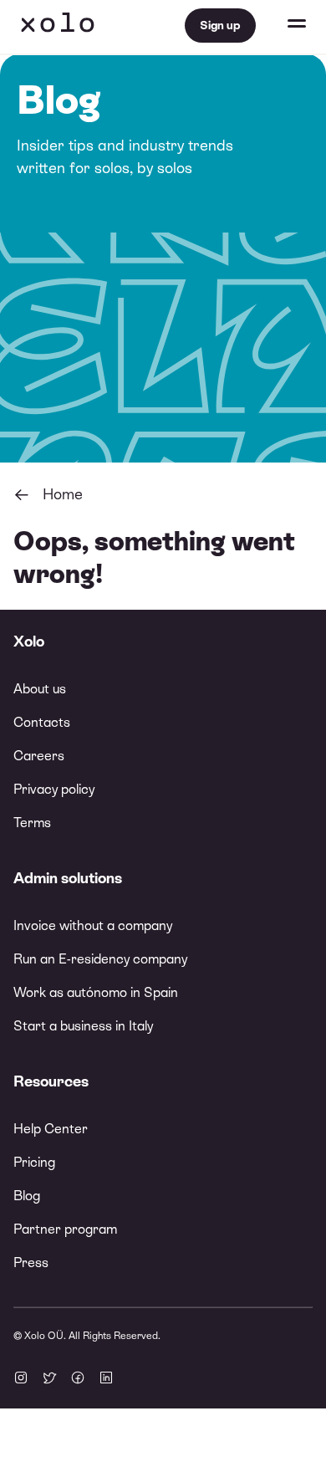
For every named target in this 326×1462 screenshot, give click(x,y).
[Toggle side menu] (281, 25)
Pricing (34, 1162)
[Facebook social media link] (77, 1379)
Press (30, 1262)
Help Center (50, 1129)
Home (63, 494)
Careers (38, 756)
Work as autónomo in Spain (95, 992)
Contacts (41, 722)
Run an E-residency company (100, 959)
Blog (26, 1196)
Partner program (65, 1229)
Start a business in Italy (83, 1026)
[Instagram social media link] (20, 1379)
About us (39, 689)
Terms (32, 823)
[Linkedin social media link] (106, 1379)
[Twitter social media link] (49, 1379)
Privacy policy (53, 789)
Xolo (57, 25)
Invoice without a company (92, 925)
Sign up (220, 25)
